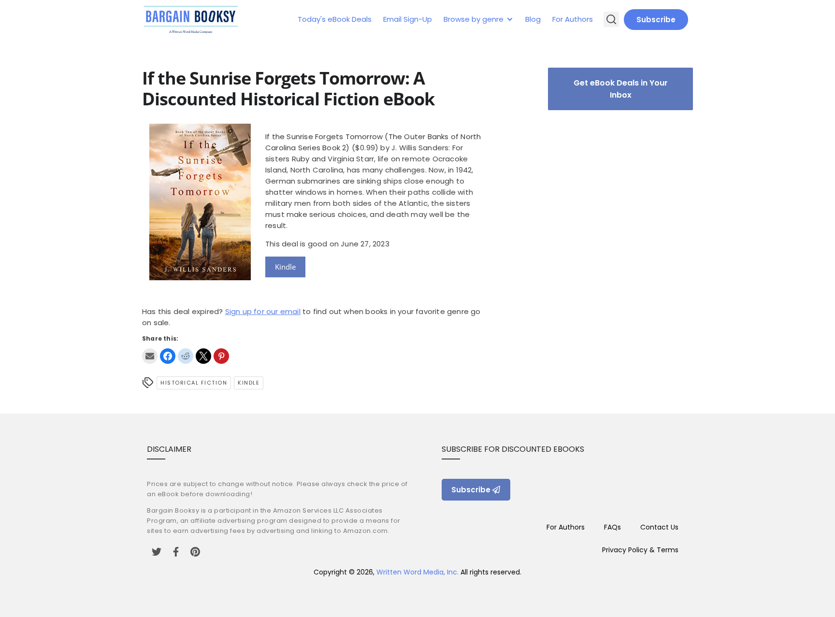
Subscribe (656, 19)
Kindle (285, 267)
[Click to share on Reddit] (185, 356)
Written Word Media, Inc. (417, 572)
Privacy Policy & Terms (640, 550)
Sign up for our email (263, 311)
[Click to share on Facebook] (167, 356)
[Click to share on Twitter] (203, 356)
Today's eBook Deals (335, 19)
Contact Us (659, 527)
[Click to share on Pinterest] (221, 356)
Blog (533, 19)
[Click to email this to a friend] (150, 356)
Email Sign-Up (407, 19)
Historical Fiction (193, 383)
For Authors (572, 19)
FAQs (612, 527)
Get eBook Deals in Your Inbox (621, 88)
